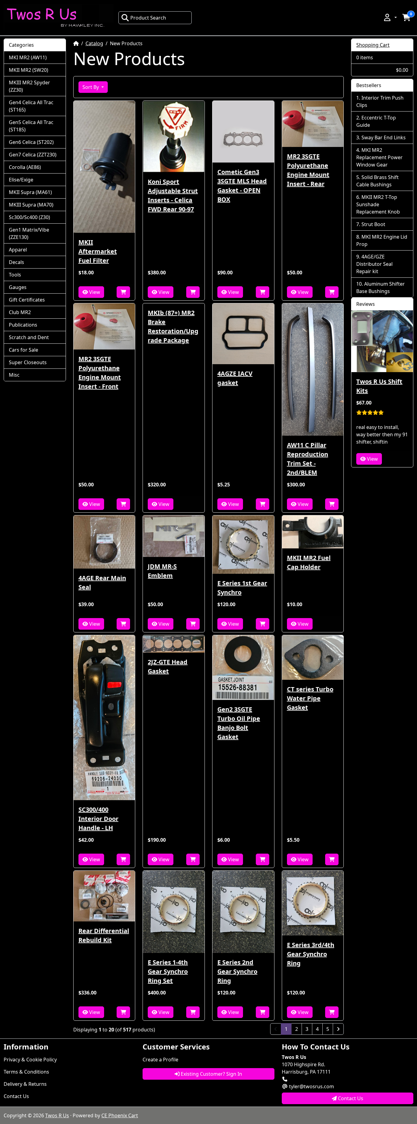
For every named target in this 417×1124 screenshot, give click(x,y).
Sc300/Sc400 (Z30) (29, 217)
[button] (389, 17)
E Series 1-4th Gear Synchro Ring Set (168, 971)
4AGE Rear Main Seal (102, 582)
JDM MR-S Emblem (162, 571)
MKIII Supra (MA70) (31, 204)
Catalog (94, 43)
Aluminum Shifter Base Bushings (380, 287)
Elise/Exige (21, 179)
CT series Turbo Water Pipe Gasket (310, 698)
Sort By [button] (91, 87)
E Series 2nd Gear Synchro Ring (237, 971)
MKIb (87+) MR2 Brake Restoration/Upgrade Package (173, 326)
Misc (14, 375)
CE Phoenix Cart (119, 1115)
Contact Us (16, 1096)
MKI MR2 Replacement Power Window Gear (379, 157)
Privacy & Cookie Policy (30, 1059)
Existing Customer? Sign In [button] (210, 1074)
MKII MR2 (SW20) (28, 70)
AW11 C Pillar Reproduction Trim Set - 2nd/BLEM (307, 459)
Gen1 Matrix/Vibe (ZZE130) (29, 233)
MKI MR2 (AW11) (28, 57)
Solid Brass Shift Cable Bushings (377, 181)
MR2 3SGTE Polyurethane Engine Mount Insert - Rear (308, 170)
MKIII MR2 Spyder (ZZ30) (29, 86)
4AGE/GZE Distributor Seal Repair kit (374, 264)
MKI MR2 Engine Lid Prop (381, 240)
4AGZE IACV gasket (234, 378)
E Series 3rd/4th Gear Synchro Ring (310, 954)
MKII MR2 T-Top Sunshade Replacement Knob (378, 204)
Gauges (18, 287)
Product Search (148, 17)
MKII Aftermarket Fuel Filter (97, 251)
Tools (15, 274)
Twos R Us (57, 1115)
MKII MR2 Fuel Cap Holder (309, 562)
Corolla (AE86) (25, 167)
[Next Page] (338, 1029)
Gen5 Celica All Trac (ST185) (31, 126)
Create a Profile (160, 1059)
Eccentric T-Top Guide (376, 121)
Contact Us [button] (350, 1098)
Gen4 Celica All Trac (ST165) (31, 106)
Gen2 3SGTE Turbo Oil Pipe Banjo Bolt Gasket (238, 723)
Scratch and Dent (29, 337)
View (94, 292)
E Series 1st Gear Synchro (242, 587)
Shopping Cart (373, 45)
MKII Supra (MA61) (30, 192)
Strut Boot (373, 224)
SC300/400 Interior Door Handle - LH (98, 818)
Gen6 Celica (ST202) (31, 142)
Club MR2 (20, 312)
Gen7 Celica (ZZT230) (32, 154)
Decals (16, 262)
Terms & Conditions (26, 1071)
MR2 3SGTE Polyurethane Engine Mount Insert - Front (99, 372)
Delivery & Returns (25, 1084)
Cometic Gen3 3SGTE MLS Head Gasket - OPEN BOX (242, 185)
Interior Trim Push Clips (380, 101)
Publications (23, 324)
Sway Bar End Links (383, 137)
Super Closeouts (28, 362)
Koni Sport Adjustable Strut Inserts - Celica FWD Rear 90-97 (173, 195)
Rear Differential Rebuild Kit (103, 935)
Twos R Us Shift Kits (379, 386)
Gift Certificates (27, 299)
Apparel (18, 249)
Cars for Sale (23, 349)
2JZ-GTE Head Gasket (167, 666)
